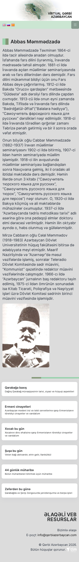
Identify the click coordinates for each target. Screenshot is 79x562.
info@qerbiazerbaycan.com (57, 535)
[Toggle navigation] (75, 25)
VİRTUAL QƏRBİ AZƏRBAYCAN (60, 15)
